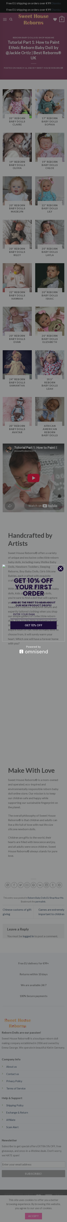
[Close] (60, 568)
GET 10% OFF (33, 625)
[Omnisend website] (33, 649)
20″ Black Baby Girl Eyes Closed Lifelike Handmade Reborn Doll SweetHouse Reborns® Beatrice (41, 1212)
